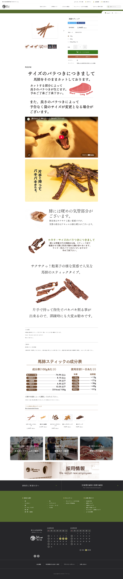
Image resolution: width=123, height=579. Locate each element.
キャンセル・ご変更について (93, 509)
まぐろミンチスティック (55, 425)
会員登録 (97, 1)
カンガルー (27, 503)
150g (71, 36)
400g (71, 39)
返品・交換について (91, 507)
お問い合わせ (83, 564)
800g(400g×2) (74, 41)
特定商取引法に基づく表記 (52, 564)
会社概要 (39, 564)
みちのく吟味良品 (70, 503)
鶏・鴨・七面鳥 (29, 512)
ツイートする (73, 23)
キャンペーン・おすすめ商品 (81, 6)
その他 (51, 507)
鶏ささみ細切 (43, 424)
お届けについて (90, 505)
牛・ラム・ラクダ (29, 507)
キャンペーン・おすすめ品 (72, 501)
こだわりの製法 (65, 6)
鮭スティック (79, 424)
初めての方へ (43, 6)
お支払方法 (89, 501)
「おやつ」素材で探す (97, 6)
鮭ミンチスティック (67, 424)
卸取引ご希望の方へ (30, 485)
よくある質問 (89, 512)
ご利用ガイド (54, 6)
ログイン (89, 1)
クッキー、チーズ (53, 505)
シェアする (81, 23)
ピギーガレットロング (31, 425)
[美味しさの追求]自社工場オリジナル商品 (86, 63)
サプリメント (52, 503)
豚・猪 (26, 509)
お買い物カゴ (106, 1)
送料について (89, 503)
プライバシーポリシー (69, 564)
